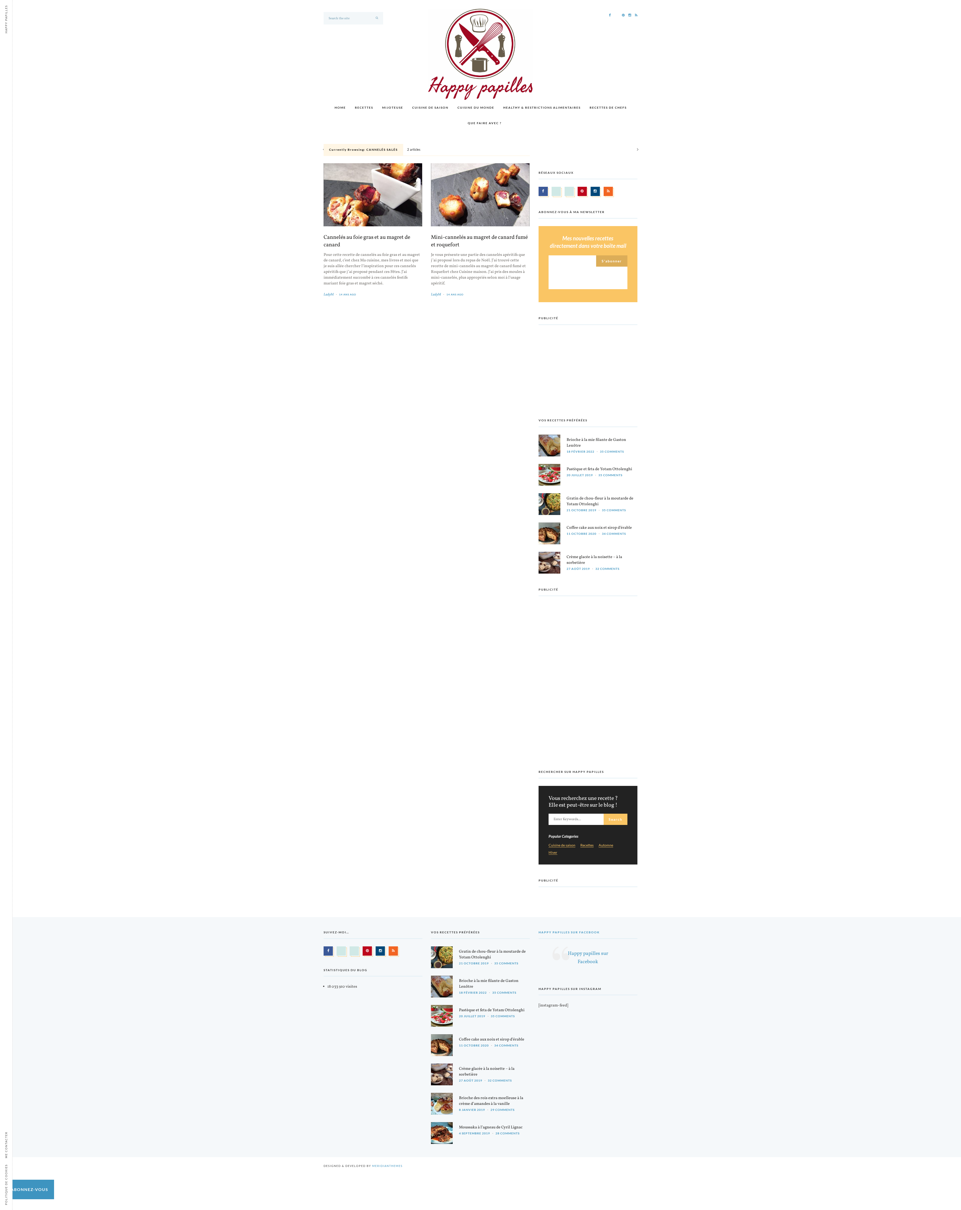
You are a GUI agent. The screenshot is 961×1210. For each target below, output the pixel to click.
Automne (606, 845)
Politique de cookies (6, 1184)
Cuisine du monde (475, 107)
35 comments (612, 451)
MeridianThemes (387, 1165)
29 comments (503, 1110)
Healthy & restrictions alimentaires (542, 107)
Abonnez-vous (29, 1189)
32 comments (607, 569)
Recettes (364, 107)
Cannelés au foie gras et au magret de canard (367, 241)
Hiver (553, 852)
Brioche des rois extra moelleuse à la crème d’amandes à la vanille (491, 1101)
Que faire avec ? (485, 123)
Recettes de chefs (608, 107)
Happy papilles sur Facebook (569, 932)
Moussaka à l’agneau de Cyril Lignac (491, 1127)
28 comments (508, 1133)
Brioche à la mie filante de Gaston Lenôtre (596, 442)
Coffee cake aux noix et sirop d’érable (599, 528)
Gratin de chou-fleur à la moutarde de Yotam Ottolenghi (600, 501)
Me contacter (6, 1145)
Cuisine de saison (430, 107)
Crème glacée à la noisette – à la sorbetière (594, 560)
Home (340, 107)
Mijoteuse (392, 107)
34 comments (614, 534)
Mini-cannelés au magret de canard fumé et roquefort (479, 241)
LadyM (329, 294)
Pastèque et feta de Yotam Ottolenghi (599, 469)
